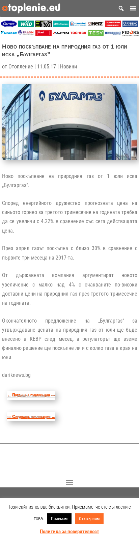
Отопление (20, 66)
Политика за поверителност (69, 532)
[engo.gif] (43, 25)
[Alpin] (61, 34)
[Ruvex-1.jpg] (130, 25)
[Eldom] (26, 34)
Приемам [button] (59, 518)
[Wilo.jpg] (26, 25)
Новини (68, 66)
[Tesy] (96, 34)
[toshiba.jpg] (78, 34)
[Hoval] (43, 34)
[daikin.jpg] (9, 34)
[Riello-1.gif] (113, 25)
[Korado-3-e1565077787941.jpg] (113, 34)
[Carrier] (9, 25)
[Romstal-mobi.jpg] (78, 25)
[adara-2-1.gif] (61, 25)
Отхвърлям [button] (89, 518)
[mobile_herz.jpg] (96, 25)
